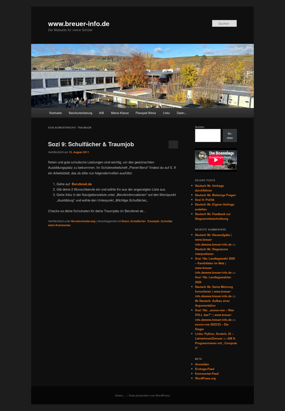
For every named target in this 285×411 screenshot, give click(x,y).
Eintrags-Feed (204, 369)
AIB (101, 113)
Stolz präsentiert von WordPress (149, 395)
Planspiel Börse (146, 113)
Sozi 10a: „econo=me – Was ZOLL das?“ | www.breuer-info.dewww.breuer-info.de (214, 314)
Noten (125, 221)
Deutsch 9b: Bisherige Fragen (215, 195)
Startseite (55, 113)
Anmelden (202, 364)
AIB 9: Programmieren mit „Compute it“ (216, 343)
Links (166, 113)
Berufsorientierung (80, 113)
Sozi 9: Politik (204, 199)
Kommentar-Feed (207, 373)
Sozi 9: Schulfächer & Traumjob (91, 144)
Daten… (182, 113)
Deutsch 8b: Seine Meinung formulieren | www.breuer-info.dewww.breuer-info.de (214, 291)
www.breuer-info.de (79, 23)
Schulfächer (138, 221)
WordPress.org (205, 378)
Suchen (199, 127)
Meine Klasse (120, 113)
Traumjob (153, 221)
